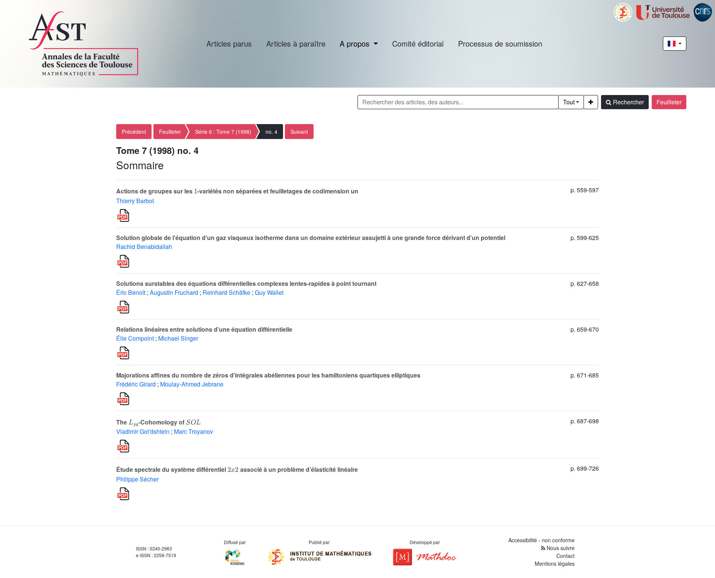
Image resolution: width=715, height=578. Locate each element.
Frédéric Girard (136, 384)
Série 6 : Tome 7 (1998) (223, 131)
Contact (565, 555)
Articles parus (229, 43)
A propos (356, 43)
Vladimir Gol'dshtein (142, 431)
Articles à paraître (295, 43)
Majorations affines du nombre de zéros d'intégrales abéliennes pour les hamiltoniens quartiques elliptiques (268, 375)
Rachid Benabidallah (144, 246)
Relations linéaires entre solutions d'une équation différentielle (204, 329)
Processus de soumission (500, 43)
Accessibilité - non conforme (541, 540)
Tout (569, 102)
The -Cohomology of (158, 422)
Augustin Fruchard (174, 292)
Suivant (299, 131)
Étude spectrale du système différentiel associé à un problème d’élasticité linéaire (237, 469)
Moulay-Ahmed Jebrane (191, 384)
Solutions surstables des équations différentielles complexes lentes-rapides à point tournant (246, 283)
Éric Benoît (130, 292)
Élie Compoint (135, 338)
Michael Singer (178, 338)
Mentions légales (555, 563)
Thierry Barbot (135, 200)
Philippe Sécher (137, 479)
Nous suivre (560, 548)
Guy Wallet (269, 292)
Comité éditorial (418, 43)
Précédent (134, 131)
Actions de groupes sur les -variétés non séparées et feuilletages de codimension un (237, 191)
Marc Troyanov (193, 431)
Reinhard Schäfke (226, 292)
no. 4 (271, 131)
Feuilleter (669, 102)
